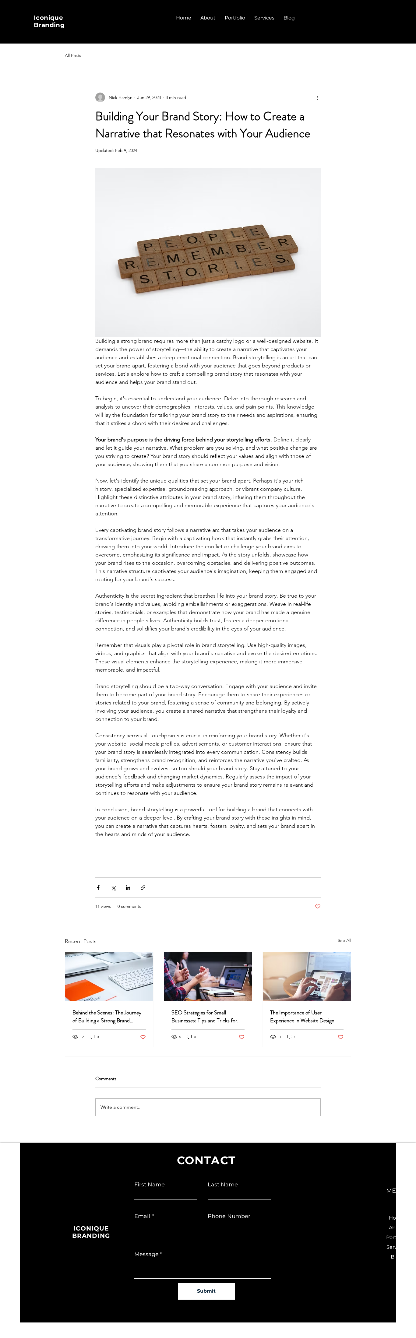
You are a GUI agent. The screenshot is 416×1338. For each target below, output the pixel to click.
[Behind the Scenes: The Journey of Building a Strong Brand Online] (109, 976)
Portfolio (396, 1237)
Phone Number (229, 1216)
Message (146, 1254)
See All (344, 940)
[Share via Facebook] (98, 887)
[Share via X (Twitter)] (113, 887)
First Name (149, 1184)
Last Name (223, 1184)
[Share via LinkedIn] (128, 887)
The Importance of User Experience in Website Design (302, 1016)
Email (142, 1216)
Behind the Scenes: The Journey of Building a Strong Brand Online (106, 1016)
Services (396, 1247)
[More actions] (317, 97)
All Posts (73, 55)
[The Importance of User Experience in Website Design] (307, 976)
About (396, 1228)
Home (396, 1218)
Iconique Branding (49, 21)
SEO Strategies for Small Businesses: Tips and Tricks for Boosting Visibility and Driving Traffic (204, 1016)
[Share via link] (143, 887)
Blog (396, 1257)
